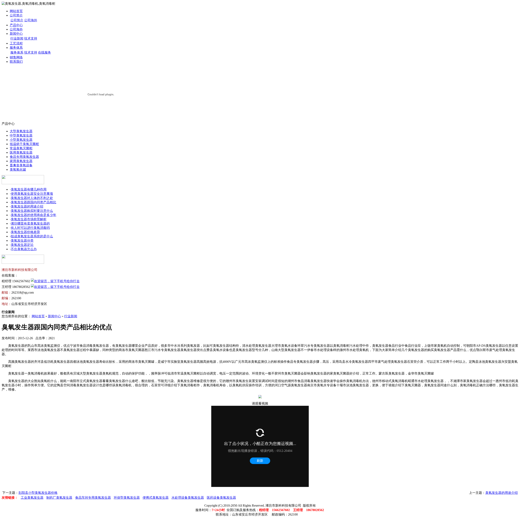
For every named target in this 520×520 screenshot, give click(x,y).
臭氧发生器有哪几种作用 (29, 189)
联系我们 (16, 61)
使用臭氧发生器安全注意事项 (32, 193)
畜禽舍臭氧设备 (21, 165)
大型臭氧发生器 (21, 131)
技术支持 (30, 38)
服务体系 (16, 47)
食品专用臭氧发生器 (24, 156)
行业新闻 (16, 38)
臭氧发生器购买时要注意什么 (32, 210)
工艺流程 (16, 43)
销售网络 (16, 57)
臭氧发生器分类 (22, 240)
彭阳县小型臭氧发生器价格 (37, 492)
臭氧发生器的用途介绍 (27, 206)
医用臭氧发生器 (21, 152)
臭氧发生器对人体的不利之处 (32, 198)
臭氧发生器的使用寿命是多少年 (33, 215)
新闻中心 (16, 33)
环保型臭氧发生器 (127, 497)
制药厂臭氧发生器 (59, 497)
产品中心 (16, 25)
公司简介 (16, 15)
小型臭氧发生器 (21, 139)
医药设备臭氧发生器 (221, 497)
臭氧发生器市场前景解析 (29, 219)
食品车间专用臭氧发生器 (93, 497)
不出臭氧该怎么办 (24, 249)
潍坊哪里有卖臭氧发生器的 (30, 223)
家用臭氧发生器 (21, 161)
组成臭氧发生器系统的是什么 (32, 236)
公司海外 (30, 20)
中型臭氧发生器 (21, 135)
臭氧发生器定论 (22, 245)
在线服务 (44, 52)
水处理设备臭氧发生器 (187, 497)
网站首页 (16, 11)
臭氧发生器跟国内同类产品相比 (33, 202)
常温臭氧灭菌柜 (21, 148)
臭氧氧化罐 (18, 169)
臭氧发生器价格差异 (25, 232)
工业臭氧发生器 (32, 497)
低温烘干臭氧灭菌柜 (24, 144)
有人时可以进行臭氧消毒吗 (30, 227)
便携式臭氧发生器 (156, 497)
